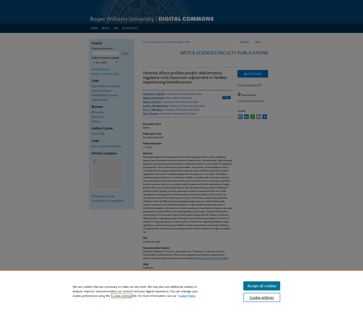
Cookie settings (122, 296)
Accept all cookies (261, 286)
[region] (181, 291)
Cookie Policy (186, 296)
